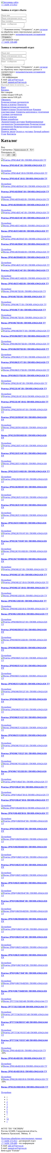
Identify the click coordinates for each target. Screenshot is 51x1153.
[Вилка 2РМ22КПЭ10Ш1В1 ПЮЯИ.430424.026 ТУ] (25, 518)
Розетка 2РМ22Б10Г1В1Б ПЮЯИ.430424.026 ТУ (25, 402)
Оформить (6, 99)
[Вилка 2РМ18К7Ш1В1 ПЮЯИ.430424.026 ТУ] (23, 317)
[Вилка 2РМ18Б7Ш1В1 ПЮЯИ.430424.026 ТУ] (23, 291)
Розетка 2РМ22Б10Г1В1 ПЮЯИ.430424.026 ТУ (24, 388)
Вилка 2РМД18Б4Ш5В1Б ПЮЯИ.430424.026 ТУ (25, 813)
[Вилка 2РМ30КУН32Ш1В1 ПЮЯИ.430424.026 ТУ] (25, 766)
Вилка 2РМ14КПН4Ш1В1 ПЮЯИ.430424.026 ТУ (25, 257)
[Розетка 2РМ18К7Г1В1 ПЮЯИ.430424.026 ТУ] (24, 304)
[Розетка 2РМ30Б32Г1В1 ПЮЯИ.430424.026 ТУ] (24, 569)
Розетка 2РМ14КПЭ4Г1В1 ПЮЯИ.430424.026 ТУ (25, 270)
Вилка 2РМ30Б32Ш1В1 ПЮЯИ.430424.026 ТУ (24, 601)
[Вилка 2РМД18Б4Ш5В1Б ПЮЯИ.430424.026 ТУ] (25, 808)
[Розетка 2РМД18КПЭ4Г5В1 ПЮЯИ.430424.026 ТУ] (25, 931)
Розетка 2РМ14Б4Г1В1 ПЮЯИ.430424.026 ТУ (23, 165)
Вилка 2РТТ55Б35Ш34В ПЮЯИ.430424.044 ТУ (24, 1007)
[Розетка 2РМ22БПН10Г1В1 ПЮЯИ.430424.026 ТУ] (25, 412)
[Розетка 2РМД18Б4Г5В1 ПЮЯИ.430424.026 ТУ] (24, 782)
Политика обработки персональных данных (21, 1138)
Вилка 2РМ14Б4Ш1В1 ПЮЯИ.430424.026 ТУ (23, 1058)
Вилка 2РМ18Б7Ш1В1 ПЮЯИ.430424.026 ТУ (23, 296)
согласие (44, 29)
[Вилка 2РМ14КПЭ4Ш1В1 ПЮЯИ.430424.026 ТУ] (25, 278)
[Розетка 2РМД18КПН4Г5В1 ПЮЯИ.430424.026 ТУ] (25, 895)
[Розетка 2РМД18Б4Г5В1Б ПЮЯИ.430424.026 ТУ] (25, 795)
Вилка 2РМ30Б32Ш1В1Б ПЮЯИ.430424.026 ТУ (24, 614)
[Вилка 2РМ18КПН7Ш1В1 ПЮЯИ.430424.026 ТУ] (25, 344)
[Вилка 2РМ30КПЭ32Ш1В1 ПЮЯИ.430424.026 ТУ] (25, 730)
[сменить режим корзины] (9, 90)
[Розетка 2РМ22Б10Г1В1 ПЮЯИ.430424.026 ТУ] (24, 383)
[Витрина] (2, 158)
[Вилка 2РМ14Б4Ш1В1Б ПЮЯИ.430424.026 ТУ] (24, 1066)
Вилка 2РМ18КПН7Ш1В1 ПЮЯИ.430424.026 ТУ (25, 349)
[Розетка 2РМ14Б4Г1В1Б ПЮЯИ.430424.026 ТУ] (24, 173)
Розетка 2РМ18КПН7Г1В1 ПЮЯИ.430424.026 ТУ (25, 336)
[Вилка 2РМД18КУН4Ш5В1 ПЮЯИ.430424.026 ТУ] (25, 986)
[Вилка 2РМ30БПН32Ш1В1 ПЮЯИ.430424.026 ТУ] (25, 642)
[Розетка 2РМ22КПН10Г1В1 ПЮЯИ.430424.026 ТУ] (25, 481)
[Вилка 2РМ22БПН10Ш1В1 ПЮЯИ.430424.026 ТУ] (25, 430)
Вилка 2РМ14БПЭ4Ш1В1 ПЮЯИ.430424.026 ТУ (25, 231)
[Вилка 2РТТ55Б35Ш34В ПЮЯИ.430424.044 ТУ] (24, 1001)
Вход (3, 87)
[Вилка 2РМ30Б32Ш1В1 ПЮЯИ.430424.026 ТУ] (24, 595)
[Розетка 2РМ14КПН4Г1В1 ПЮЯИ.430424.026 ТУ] (25, 239)
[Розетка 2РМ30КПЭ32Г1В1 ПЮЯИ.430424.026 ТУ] (25, 712)
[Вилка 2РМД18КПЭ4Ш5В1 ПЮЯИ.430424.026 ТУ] (25, 950)
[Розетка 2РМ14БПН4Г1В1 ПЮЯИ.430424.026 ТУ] (25, 186)
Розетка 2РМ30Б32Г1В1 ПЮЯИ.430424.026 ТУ (24, 575)
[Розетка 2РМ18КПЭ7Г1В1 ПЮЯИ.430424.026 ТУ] (25, 357)
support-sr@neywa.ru (17, 82)
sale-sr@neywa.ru (15, 79)
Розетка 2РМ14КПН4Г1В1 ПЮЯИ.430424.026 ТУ (25, 244)
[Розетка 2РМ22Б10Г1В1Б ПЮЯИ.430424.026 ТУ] (25, 396)
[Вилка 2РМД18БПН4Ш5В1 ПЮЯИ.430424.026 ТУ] (25, 841)
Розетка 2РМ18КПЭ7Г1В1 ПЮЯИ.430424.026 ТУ (25, 362)
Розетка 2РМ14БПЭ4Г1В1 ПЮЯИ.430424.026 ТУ (25, 218)
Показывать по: (8, 152)
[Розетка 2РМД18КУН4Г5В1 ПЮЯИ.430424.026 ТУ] (25, 968)
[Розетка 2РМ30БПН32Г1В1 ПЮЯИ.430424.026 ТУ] (25, 624)
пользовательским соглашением (30, 34)
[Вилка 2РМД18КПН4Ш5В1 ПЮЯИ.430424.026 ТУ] (25, 913)
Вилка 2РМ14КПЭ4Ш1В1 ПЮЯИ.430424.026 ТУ (25, 283)
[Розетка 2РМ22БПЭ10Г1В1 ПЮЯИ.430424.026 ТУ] (25, 448)
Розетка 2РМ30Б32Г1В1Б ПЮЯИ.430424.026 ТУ (25, 588)
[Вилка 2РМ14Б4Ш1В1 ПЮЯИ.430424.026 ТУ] (23, 1050)
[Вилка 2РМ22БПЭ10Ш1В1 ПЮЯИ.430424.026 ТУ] (25, 466)
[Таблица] (5, 158)
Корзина (5, 90)
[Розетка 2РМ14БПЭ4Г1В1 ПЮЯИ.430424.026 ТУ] (25, 212)
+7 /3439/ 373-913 (9, 1141)
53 (8, 1119)
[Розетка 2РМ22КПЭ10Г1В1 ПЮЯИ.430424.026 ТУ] (25, 500)
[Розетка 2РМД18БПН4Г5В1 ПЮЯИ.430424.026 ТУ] (25, 823)
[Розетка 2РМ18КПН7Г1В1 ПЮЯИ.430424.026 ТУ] (25, 331)
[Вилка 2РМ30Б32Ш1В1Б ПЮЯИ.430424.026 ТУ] (24, 609)
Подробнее (6, 170)
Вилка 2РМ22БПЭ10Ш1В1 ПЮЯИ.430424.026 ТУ (25, 471)
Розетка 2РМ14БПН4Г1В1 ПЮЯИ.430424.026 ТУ (25, 191)
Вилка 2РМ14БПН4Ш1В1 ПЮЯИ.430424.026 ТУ (25, 205)
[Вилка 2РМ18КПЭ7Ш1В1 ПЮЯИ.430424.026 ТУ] (25, 370)
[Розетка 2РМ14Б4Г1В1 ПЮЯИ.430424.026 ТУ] (23, 160)
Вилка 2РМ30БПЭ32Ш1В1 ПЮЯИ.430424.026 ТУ (25, 684)
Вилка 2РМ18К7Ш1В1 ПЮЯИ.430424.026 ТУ (23, 323)
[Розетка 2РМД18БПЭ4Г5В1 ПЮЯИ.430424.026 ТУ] (25, 859)
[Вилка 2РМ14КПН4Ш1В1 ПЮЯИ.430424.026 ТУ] (25, 252)
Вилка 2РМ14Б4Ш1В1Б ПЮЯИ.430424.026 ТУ (24, 1071)
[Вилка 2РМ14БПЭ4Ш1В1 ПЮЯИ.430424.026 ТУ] (25, 225)
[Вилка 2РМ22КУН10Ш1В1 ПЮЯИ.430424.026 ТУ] (25, 554)
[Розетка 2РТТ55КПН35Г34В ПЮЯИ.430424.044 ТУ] (25, 1017)
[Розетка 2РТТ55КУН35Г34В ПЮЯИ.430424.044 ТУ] (25, 1035)
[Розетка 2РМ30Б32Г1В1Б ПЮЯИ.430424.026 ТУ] (25, 582)
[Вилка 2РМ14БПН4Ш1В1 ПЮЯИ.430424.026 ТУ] (25, 199)
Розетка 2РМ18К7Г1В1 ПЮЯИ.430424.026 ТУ (23, 310)
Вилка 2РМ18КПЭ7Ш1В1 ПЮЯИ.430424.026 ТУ (25, 375)
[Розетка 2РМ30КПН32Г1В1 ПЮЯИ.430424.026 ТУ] (25, 694)
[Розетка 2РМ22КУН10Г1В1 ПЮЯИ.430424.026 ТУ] (25, 536)
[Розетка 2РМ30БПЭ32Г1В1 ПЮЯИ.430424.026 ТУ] (25, 660)
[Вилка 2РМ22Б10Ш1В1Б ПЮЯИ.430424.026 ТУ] (24, 1079)
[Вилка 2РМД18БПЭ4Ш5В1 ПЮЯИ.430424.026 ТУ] (25, 877)
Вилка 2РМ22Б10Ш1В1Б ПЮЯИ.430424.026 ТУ (24, 1087)
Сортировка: (7, 150)
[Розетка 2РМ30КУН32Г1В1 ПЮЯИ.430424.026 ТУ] (25, 748)
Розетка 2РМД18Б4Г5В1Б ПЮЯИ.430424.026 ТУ (25, 800)
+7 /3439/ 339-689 (9, 1143)
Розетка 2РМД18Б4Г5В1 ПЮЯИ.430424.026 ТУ (24, 787)
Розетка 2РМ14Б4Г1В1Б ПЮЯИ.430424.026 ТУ (24, 178)
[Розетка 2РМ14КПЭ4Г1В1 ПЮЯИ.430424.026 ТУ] (25, 265)
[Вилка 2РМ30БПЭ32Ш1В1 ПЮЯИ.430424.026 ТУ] (25, 678)
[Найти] (28, 85)
